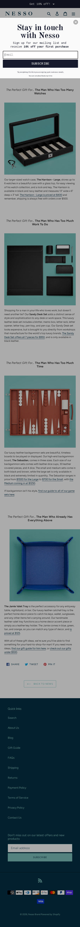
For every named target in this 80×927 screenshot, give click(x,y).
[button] (75, 22)
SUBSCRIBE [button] (40, 63)
